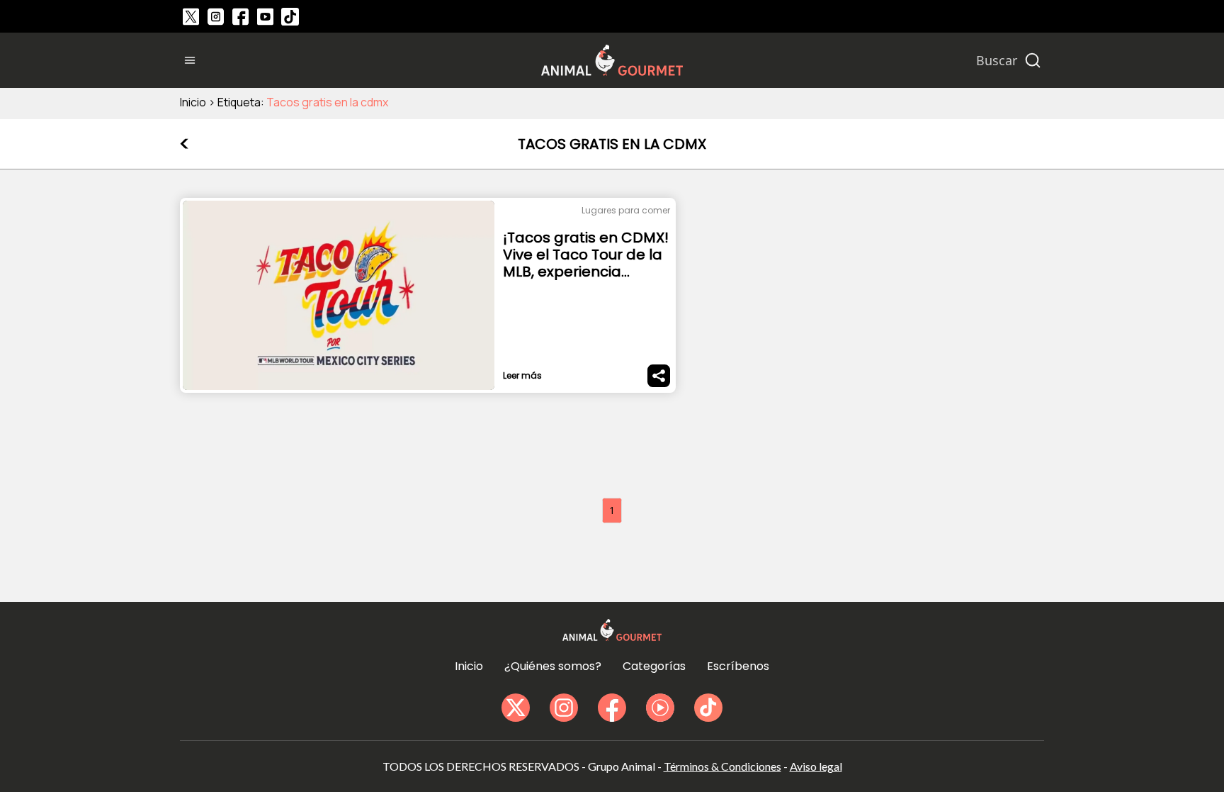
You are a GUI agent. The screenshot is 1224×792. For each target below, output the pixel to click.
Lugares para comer (626, 210)
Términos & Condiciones (722, 766)
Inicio (193, 102)
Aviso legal (816, 766)
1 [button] (612, 510)
